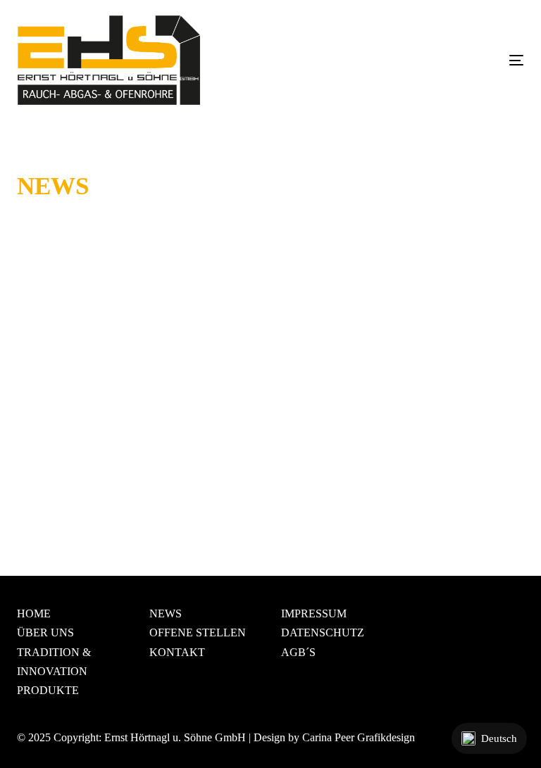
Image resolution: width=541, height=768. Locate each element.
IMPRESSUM (314, 613)
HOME (34, 613)
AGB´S (298, 652)
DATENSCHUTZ (322, 632)
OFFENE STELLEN (197, 632)
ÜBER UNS (45, 632)
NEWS (165, 613)
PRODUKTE (48, 690)
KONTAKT (177, 652)
